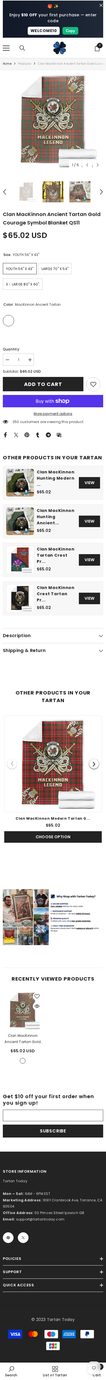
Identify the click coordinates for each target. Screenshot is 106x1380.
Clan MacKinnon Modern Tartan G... (53, 818)
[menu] (6, 48)
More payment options (53, 413)
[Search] (22, 48)
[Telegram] (48, 434)
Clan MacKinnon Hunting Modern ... (56, 478)
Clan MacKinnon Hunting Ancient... (56, 517)
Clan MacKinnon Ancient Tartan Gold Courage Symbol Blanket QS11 (23, 1039)
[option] (53, 120)
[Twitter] (16, 434)
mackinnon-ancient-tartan (22, 1061)
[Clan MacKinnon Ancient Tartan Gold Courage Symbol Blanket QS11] (23, 1010)
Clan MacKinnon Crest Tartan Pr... (56, 594)
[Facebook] (5, 434)
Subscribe (53, 1131)
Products (25, 64)
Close (101, 5)
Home (7, 64)
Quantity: (11, 349)
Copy (70, 31)
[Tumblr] (37, 434)
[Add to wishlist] (37, 996)
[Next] (94, 764)
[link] (93, 384)
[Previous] (12, 764)
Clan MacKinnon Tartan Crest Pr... (56, 555)
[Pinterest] (26, 434)
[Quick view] (37, 1006)
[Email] (59, 434)
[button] (87, 165)
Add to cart (44, 384)
